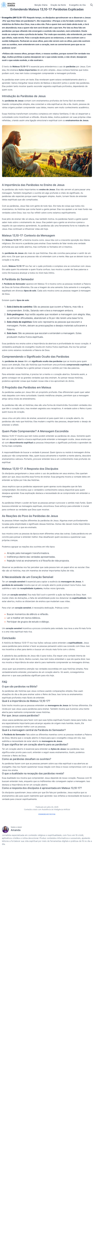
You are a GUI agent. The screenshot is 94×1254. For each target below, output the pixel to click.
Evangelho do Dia (77, 5)
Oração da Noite (58, 5)
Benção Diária (41, 5)
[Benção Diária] (8, 4)
